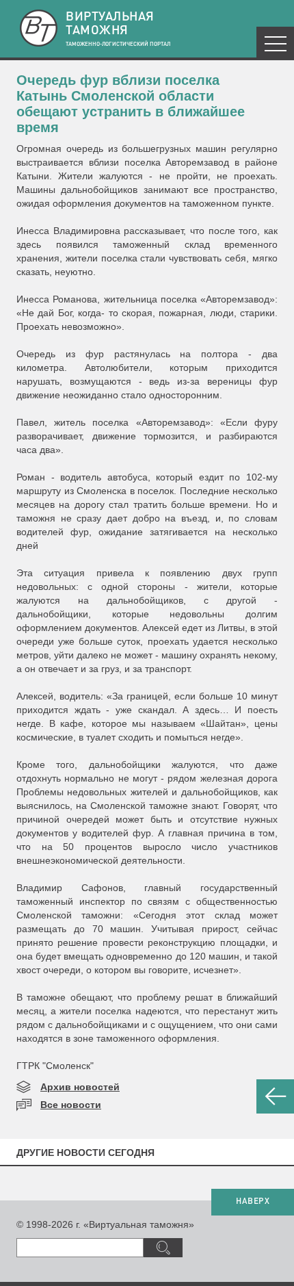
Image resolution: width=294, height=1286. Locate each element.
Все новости (70, 1104)
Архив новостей (80, 1086)
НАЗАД (275, 1096)
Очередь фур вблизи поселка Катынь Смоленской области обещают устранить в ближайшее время (130, 104)
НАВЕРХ (252, 1202)
